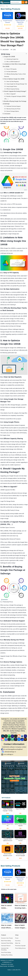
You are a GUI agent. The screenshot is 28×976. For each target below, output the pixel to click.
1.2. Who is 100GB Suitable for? (12, 61)
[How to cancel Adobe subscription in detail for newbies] (7, 898)
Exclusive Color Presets (7, 938)
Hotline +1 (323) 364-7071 (14, 969)
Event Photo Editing (6, 952)
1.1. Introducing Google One (11, 59)
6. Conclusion (6, 113)
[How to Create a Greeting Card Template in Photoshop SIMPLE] (21, 898)
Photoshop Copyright (20, 945)
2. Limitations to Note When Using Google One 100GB (14, 65)
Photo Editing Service (20, 948)
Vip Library (17, 940)
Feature (3, 935)
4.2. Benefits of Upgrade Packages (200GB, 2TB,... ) (15, 97)
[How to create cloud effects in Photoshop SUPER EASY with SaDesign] (7, 918)
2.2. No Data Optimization (10, 71)
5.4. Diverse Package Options (11, 111)
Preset (16, 938)
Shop (16, 935)
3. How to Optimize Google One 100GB (13, 79)
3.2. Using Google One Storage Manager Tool (15, 84)
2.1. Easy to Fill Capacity (10, 69)
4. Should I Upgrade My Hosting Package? (14, 91)
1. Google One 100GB (9, 56)
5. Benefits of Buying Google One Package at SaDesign (14, 102)
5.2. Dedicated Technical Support (12, 106)
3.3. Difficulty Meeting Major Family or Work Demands (15, 75)
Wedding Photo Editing (6, 955)
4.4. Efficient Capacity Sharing (11, 89)
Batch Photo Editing (6, 940)
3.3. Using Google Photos (10, 86)
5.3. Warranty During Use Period (12, 108)
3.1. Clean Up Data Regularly (11, 81)
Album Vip (17, 943)
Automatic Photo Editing (7, 943)
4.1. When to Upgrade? (10, 93)
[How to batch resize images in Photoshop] (21, 918)
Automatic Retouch (5, 945)
